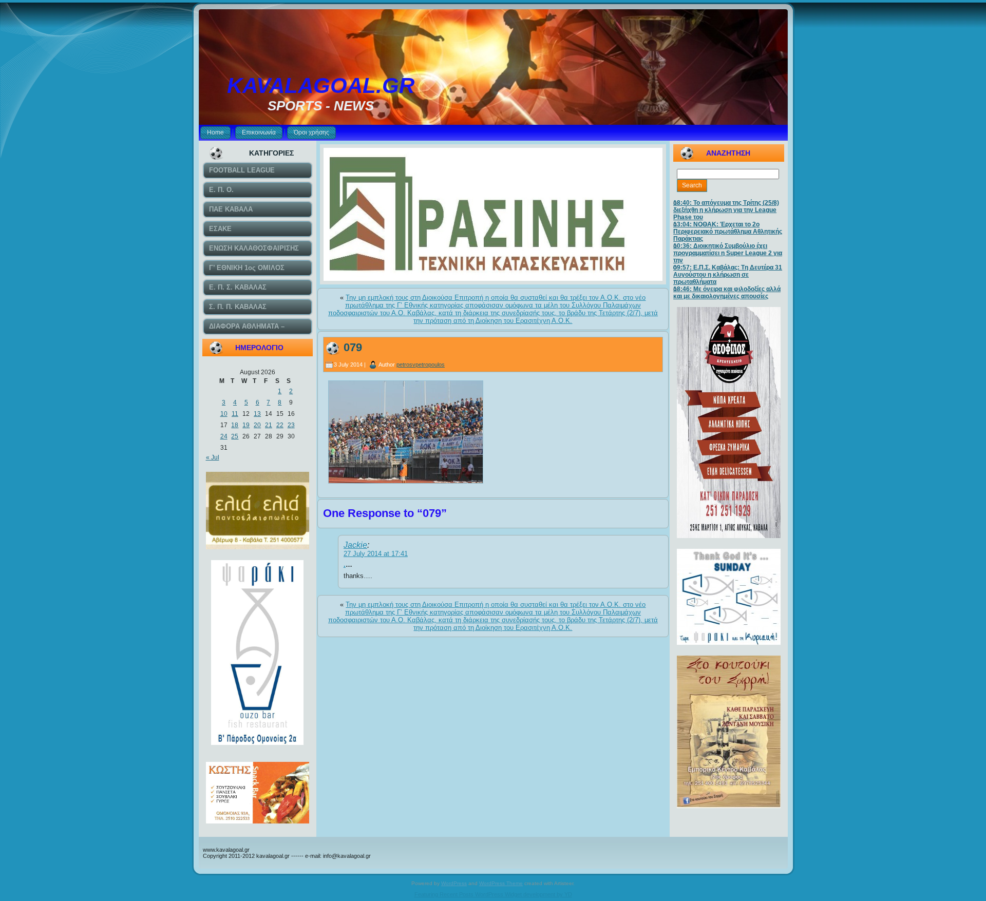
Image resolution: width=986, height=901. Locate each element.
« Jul (212, 457)
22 (279, 425)
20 (257, 425)
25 (234, 436)
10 (223, 413)
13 (257, 413)
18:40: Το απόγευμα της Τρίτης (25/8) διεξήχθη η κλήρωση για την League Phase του (726, 210)
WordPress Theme (501, 883)
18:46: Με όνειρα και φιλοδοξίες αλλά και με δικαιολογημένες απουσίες (727, 292)
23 (291, 425)
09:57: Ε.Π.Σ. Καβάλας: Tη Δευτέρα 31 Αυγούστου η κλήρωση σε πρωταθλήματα (727, 274)
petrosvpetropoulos (420, 364)
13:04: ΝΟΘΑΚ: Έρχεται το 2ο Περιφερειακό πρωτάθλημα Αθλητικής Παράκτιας (727, 231)
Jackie (355, 545)
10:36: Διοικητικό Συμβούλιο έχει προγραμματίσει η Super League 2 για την (727, 253)
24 (223, 436)
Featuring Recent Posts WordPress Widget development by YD (493, 894)
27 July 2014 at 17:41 (376, 554)
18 (234, 425)
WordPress (454, 883)
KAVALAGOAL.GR (320, 85)
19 (246, 425)
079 (353, 347)
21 (268, 425)
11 (235, 413)
